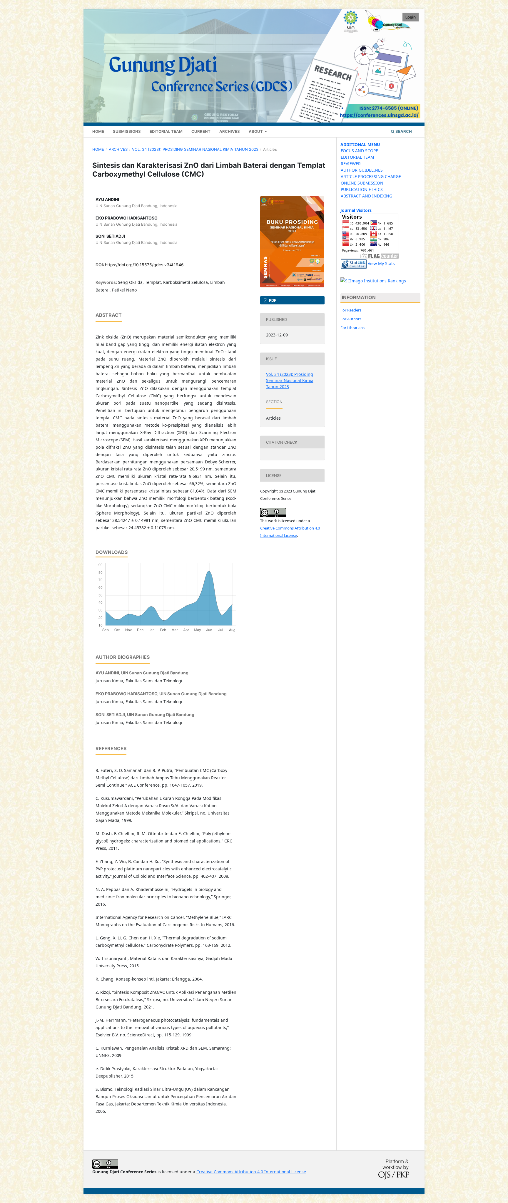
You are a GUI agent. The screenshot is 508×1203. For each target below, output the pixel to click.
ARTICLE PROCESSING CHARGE (371, 176)
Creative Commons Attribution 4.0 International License (251, 1171)
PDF (272, 300)
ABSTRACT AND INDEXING (366, 196)
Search (403, 131)
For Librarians (352, 327)
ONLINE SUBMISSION (362, 183)
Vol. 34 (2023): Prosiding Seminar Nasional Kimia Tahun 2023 (195, 149)
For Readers (350, 310)
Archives (229, 131)
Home (98, 131)
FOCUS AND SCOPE (359, 150)
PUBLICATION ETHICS (362, 189)
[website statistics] (354, 264)
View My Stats (381, 264)
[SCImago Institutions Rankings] (373, 280)
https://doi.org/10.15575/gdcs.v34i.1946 (144, 264)
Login (410, 17)
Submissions (127, 131)
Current (200, 131)
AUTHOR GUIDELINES (362, 170)
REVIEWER (351, 163)
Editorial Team (166, 131)
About (256, 131)
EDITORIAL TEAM (357, 157)
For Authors (350, 318)
